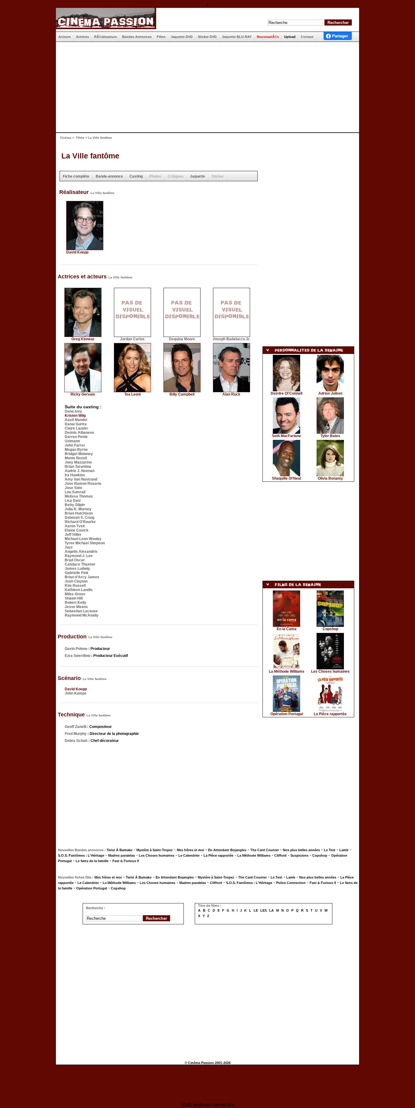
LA (271, 910)
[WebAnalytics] (207, 1084)
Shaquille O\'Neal (286, 478)
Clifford (280, 855)
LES (263, 910)
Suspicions (299, 855)
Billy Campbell (182, 394)
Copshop (330, 629)
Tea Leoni (132, 394)
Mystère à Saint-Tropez (154, 850)
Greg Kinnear (82, 339)
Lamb (343, 850)
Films (80, 137)
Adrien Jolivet (330, 393)
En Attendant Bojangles (227, 850)
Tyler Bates (330, 436)
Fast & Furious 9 (125, 861)
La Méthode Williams (286, 671)
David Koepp (77, 252)
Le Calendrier (189, 855)
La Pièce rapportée (330, 714)
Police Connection (291, 883)
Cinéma (65, 137)
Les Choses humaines (330, 671)
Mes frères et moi (190, 850)
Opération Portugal (286, 714)
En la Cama (287, 629)
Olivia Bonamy (330, 478)
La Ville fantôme (90, 155)
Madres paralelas (121, 855)
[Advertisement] (205, 87)
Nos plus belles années (301, 850)
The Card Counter (264, 850)
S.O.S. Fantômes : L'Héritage (81, 855)
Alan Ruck (231, 394)
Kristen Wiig (75, 415)
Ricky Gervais (82, 394)
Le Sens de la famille (92, 861)
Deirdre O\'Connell (286, 393)
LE (256, 910)
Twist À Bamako (119, 850)
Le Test (329, 850)
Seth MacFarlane (286, 436)
